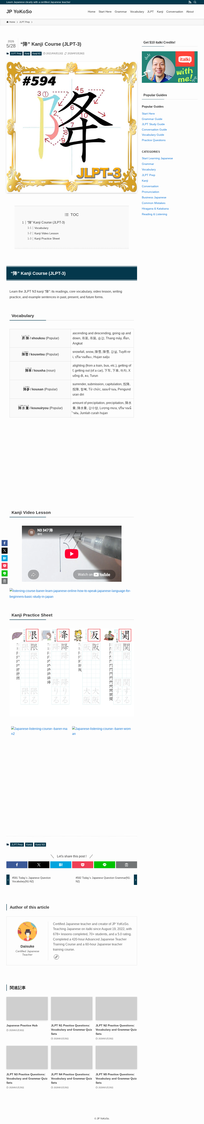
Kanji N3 (36, 53)
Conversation (150, 186)
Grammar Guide (152, 119)
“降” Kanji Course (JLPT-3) (46, 222)
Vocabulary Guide (153, 134)
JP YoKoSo (19, 11)
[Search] (195, 2)
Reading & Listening (154, 214)
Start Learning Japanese (157, 158)
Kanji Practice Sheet (47, 238)
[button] (16, 864)
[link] (56, 957)
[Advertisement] (72, 463)
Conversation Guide (154, 129)
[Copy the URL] (126, 864)
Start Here (148, 113)
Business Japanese (154, 197)
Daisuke (27, 946)
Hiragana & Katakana (155, 208)
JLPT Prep (16, 53)
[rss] (189, 2)
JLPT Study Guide (153, 124)
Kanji (27, 53)
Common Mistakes (153, 203)
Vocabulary (41, 228)
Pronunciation (150, 191)
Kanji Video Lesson (46, 233)
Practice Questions (154, 140)
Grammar (148, 163)
